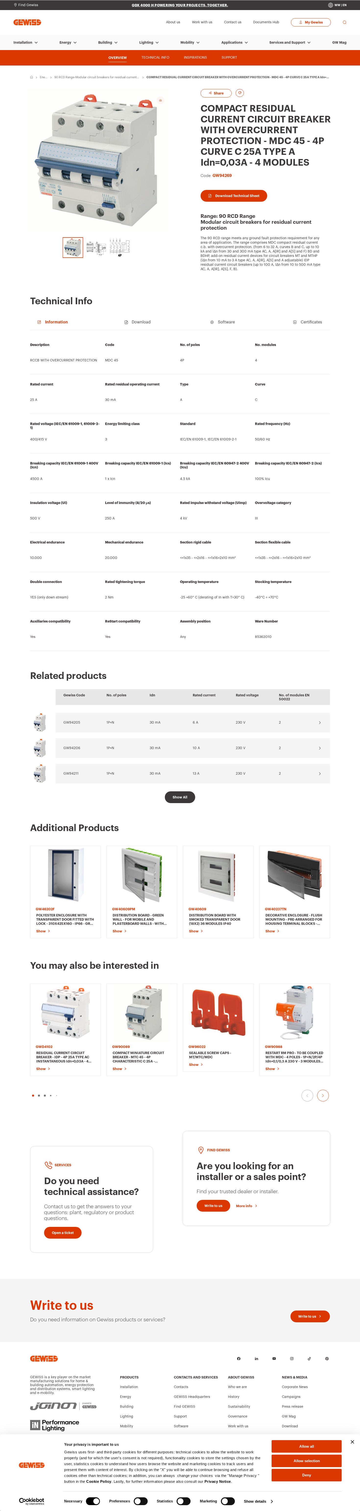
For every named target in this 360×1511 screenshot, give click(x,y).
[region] (180, 493)
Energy (65, 42)
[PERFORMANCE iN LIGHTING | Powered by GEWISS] (63, 1425)
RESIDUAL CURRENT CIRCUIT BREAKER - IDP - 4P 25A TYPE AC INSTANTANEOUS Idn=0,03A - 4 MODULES (62, 1057)
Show (41, 931)
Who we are (237, 1387)
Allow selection (307, 1461)
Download (290, 1426)
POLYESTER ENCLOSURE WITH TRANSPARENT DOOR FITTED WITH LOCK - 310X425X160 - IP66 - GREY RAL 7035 (65, 920)
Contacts (181, 1387)
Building (105, 42)
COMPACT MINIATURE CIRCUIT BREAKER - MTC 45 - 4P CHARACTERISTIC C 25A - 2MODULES (138, 1057)
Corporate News (295, 1387)
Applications (231, 42)
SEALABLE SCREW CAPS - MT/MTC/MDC (210, 1055)
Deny (306, 1475)
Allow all (306, 1446)
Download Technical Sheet (237, 196)
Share (218, 93)
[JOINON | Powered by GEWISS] (63, 1406)
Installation (22, 42)
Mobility (187, 42)
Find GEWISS (184, 1406)
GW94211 (71, 773)
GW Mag (339, 42)
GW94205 (71, 722)
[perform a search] (345, 22)
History (233, 1397)
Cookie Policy (98, 1481)
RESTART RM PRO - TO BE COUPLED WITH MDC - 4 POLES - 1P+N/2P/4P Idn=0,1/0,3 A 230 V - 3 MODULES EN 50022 (294, 1057)
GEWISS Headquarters (192, 1397)
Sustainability (239, 1406)
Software (181, 1426)
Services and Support (287, 42)
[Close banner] (352, 1442)
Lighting (146, 42)
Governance (237, 1416)
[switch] (141, 1501)
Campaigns (291, 1397)
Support (180, 1416)
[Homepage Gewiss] (27, 22)
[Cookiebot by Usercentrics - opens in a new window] (31, 1501)
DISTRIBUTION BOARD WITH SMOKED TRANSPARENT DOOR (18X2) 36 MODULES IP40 (214, 919)
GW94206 (71, 748)
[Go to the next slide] (323, 1095)
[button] (33, 1096)
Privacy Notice (217, 1481)
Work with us (238, 1426)
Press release (292, 1406)
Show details (255, 1501)
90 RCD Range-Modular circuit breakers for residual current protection (96, 77)
